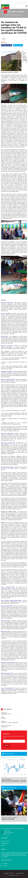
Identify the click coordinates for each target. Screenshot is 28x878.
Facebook (5, 863)
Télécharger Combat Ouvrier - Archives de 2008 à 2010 (9, 722)
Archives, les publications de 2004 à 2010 (6, 726)
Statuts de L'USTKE (5, 841)
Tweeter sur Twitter (18, 45)
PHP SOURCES (5, 875)
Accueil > (8, 14)
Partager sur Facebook (7, 45)
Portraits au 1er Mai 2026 (8, 819)
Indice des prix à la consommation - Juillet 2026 (14, 781)
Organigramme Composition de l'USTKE (6, 713)
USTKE (14, 873)
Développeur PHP (22, 875)
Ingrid (3, 38)
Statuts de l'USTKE (3, 718)
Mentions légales (4, 843)
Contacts (3, 845)
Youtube (5, 865)
